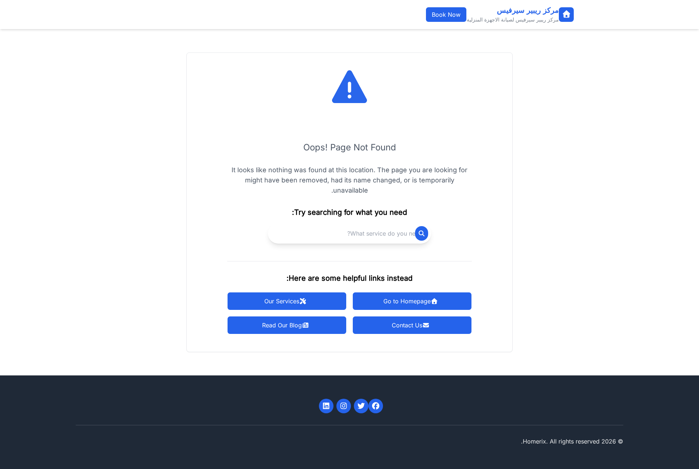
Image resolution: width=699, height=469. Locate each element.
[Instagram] (343, 406)
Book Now (446, 14)
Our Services (281, 301)
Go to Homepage (407, 301)
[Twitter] (361, 406)
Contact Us (407, 325)
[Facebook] (375, 406)
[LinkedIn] (326, 406)
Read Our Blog (282, 325)
